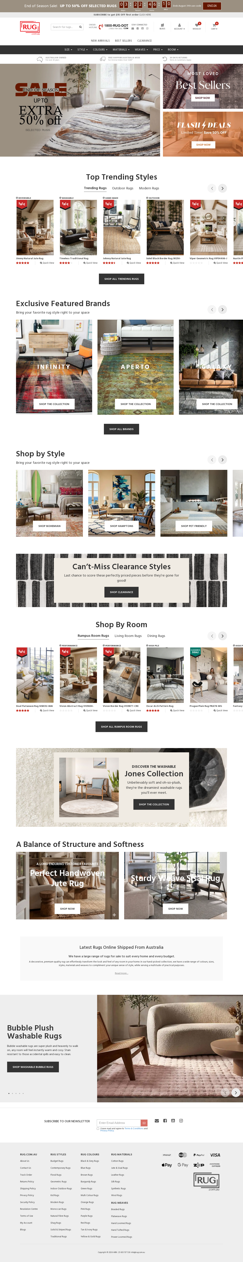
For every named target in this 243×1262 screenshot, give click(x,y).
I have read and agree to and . (124, 1129)
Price (157, 50)
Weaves (140, 50)
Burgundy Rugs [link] (88, 1182)
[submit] (144, 1123)
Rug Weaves (119, 1203)
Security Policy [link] (27, 1202)
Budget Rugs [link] (57, 1161)
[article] (35, 233)
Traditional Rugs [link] (59, 1237)
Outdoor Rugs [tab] (122, 188)
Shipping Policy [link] (28, 1189)
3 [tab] (16, 1093)
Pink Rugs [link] (85, 1209)
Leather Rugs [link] (117, 1175)
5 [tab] (23, 1093)
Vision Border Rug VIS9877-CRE (121, 706)
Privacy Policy (107, 1131)
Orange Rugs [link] (87, 1202)
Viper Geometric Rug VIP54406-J (208, 258)
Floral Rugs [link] (56, 1175)
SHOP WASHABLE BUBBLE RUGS (33, 1067)
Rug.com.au (28, 1154)
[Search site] (80, 27)
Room (172, 50)
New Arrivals (100, 41)
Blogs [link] (23, 1230)
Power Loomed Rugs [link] (121, 1237)
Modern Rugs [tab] (149, 188)
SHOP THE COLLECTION (154, 804)
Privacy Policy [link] (27, 1195)
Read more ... (121, 973)
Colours (99, 50)
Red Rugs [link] (85, 1223)
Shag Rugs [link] (56, 1223)
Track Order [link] (26, 1175)
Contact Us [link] (25, 1168)
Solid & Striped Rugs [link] (61, 1230)
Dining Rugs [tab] (156, 636)
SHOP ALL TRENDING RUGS (121, 279)
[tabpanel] (121, 1048)
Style (82, 50)
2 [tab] (12, 1093)
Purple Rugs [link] (87, 1216)
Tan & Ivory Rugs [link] (89, 1230)
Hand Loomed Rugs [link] (121, 1223)
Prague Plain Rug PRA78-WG (206, 706)
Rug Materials (121, 1154)
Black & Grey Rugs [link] (90, 1161)
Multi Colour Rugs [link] (89, 1195)
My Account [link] (26, 1223)
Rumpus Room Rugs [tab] (93, 636)
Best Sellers (123, 41)
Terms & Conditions (134, 1128)
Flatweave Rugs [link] (119, 1216)
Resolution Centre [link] (29, 1209)
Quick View (48, 263)
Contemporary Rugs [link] (60, 1168)
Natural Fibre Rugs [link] (60, 1216)
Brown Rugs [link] (87, 1175)
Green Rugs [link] (86, 1189)
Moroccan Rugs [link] (58, 1209)
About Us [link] (24, 1161)
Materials (120, 50)
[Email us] (132, 28)
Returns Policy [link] (27, 1182)
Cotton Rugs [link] (117, 1161)
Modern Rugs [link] (57, 1202)
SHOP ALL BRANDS (121, 429)
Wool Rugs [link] (116, 1195)
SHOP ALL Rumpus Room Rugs (121, 727)
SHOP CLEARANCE (121, 592)
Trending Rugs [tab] (95, 188)
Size (68, 50)
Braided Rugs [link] (118, 1209)
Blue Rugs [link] (86, 1168)
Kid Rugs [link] (55, 1195)
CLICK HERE (122, 15)
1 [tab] (9, 1093)
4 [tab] (19, 1093)
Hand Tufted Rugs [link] (120, 1230)
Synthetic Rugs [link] (118, 1189)
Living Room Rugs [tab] (128, 636)
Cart (213, 29)
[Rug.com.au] (30, 27)
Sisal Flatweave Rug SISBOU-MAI (34, 706)
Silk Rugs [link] (115, 1182)
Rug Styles (58, 1154)
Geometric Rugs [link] (59, 1182)
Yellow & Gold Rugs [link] (91, 1237)
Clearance (144, 41)
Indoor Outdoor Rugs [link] (61, 1189)
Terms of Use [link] (26, 1216)
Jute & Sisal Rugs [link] (119, 1168)
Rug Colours (90, 1154)
